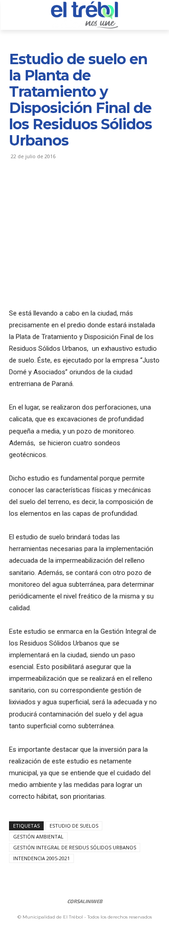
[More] (101, 189)
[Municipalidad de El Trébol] (84, 14)
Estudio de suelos (74, 825)
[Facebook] (18, 189)
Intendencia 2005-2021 (41, 858)
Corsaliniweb (84, 901)
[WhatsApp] (80, 189)
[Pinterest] (59, 189)
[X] (39, 189)
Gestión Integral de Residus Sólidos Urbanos (74, 847)
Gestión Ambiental (38, 836)
